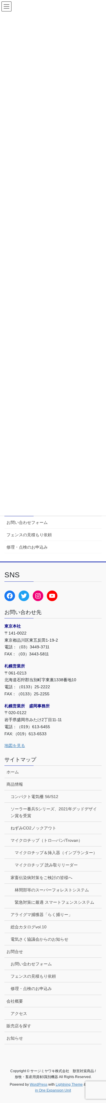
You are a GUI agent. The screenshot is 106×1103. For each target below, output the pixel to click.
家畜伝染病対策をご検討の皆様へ (41, 877)
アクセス (19, 1013)
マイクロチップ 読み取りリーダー (46, 865)
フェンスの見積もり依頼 (29, 534)
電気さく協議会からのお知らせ (39, 939)
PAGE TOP (97, 1064)
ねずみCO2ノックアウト (33, 828)
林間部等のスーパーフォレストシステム (52, 890)
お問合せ (14, 951)
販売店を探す (18, 1025)
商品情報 (14, 784)
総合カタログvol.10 (29, 927)
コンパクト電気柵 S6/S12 (34, 796)
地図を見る (14, 745)
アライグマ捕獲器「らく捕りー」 (41, 914)
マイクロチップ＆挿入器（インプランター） (56, 852)
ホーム (12, 772)
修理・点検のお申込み (27, 547)
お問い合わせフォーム (27, 522)
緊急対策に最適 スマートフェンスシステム (54, 902)
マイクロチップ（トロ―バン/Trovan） (46, 840)
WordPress (38, 1084)
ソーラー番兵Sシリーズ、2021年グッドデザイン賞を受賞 (54, 812)
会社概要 (14, 1001)
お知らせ (14, 1038)
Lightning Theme (69, 1084)
